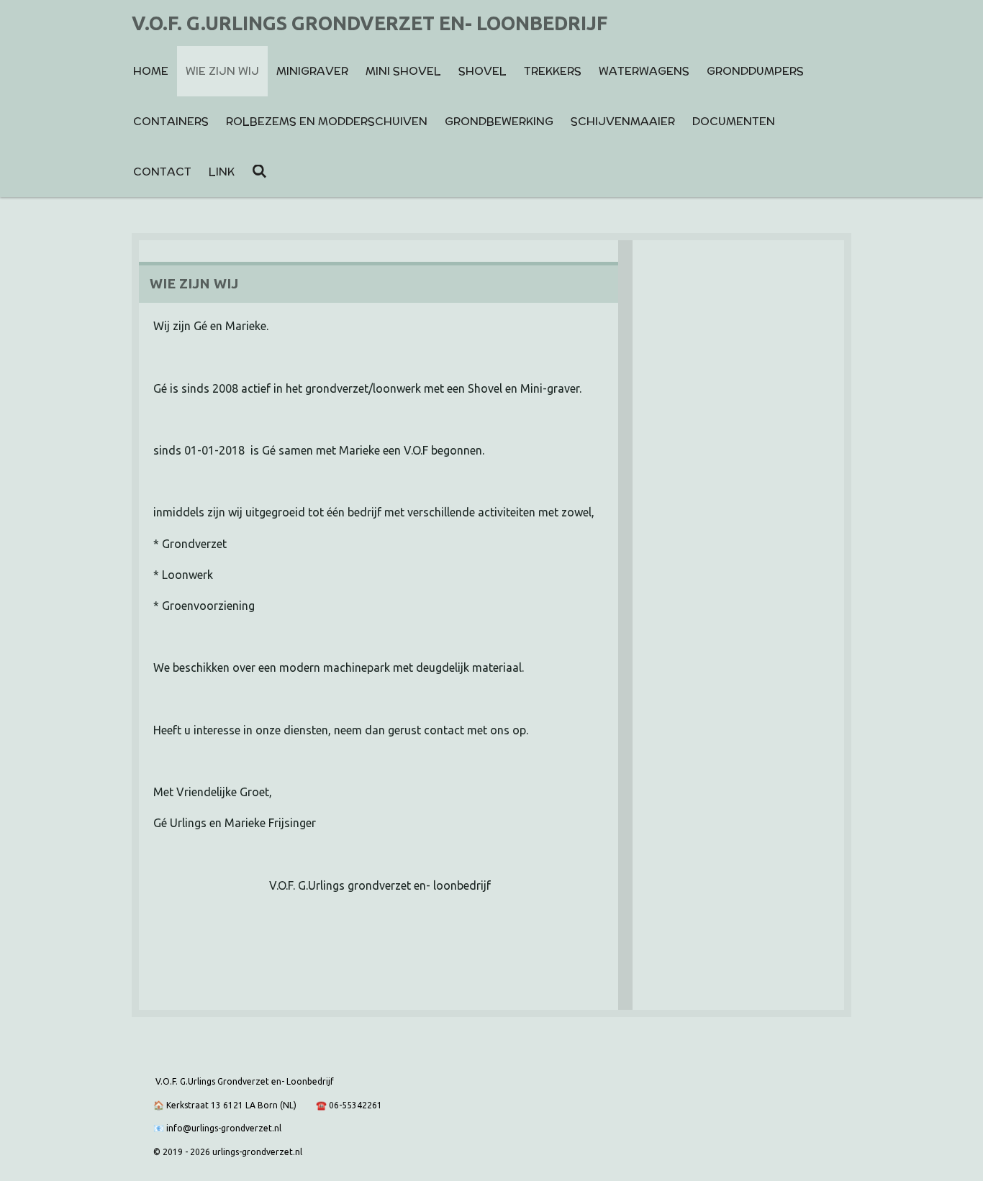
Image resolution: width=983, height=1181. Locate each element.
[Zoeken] (259, 172)
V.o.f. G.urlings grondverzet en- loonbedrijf (369, 23)
